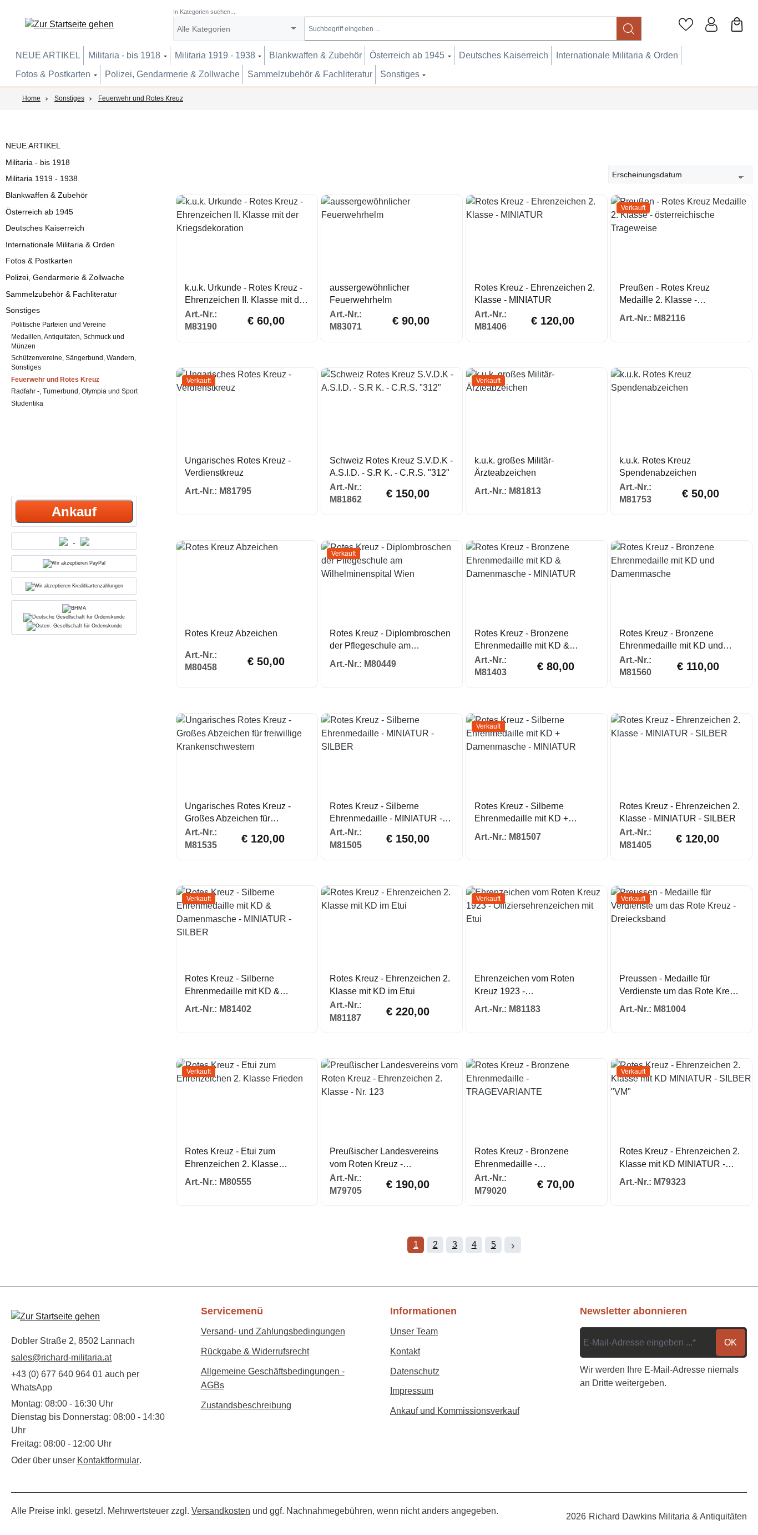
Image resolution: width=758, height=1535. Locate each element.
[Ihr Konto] (711, 24)
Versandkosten (220, 1511)
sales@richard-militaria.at (61, 1357)
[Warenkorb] (737, 24)
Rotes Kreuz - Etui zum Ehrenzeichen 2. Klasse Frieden (232, 1158)
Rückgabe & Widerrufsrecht (255, 1351)
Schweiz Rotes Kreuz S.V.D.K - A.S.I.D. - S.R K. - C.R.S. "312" (391, 466)
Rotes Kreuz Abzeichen (231, 633)
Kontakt (405, 1351)
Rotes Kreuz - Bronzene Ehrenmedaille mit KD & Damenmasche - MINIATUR (529, 640)
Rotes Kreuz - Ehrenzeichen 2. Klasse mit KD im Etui (390, 984)
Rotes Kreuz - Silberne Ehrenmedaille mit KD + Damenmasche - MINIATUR (529, 813)
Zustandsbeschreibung (246, 1405)
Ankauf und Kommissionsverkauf (454, 1411)
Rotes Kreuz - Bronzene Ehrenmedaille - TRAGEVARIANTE (521, 1158)
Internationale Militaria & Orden (60, 244)
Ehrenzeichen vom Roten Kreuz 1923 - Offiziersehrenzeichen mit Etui (533, 986)
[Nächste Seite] (512, 1245)
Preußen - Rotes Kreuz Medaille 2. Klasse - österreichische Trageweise (673, 295)
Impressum (411, 1391)
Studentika (27, 403)
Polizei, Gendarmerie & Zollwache (65, 277)
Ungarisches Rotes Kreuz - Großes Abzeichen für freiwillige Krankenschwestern (244, 813)
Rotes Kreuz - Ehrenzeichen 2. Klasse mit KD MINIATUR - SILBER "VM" (679, 1158)
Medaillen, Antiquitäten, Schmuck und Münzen (67, 341)
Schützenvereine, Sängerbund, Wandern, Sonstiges (73, 362)
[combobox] (461, 29)
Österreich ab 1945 (39, 211)
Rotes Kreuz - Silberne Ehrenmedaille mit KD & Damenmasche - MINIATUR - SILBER (242, 986)
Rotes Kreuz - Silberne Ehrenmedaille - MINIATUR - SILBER (386, 813)
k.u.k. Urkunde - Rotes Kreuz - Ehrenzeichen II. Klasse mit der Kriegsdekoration (246, 295)
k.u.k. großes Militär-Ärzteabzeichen (514, 466)
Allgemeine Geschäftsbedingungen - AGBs (273, 1379)
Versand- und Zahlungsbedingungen (273, 1331)
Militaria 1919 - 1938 (42, 178)
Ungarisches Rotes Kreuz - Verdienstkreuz (238, 466)
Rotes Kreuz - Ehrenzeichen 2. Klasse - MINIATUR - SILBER (679, 812)
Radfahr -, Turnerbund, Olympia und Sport (74, 391)
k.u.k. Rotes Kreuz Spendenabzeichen (657, 466)
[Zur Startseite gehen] (69, 25)
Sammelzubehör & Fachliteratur (61, 294)
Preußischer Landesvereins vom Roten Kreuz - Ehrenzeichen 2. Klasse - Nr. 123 (386, 1158)
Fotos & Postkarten (39, 260)
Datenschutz (414, 1371)
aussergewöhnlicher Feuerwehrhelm (370, 294)
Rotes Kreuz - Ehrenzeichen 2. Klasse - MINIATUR (534, 294)
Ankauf (74, 511)
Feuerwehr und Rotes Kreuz (55, 379)
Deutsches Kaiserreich (45, 227)
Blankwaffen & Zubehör (47, 195)
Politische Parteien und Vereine (58, 324)
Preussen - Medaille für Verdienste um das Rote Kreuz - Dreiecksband (679, 986)
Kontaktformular (108, 1460)
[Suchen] (628, 29)
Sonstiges (23, 310)
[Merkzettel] (686, 24)
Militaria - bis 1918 (38, 162)
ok (730, 1342)
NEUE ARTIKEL (33, 145)
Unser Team (414, 1331)
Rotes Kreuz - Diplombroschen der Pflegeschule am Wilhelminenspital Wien (390, 640)
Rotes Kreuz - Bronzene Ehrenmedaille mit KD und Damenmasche (671, 640)
